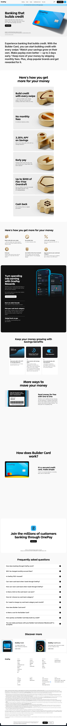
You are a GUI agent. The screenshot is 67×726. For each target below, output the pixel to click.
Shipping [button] (31, 663)
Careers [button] (31, 660)
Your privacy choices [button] (46, 681)
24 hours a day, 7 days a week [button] (60, 680)
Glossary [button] (43, 661)
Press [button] (43, 664)
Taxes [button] (18, 670)
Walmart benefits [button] (58, 661)
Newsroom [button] (32, 661)
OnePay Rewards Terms (47, 696)
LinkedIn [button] (18, 681)
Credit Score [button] (19, 669)
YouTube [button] (18, 684)
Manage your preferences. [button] (23, 723)
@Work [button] (31, 678)
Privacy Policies (15, 723)
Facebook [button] (19, 678)
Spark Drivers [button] (32, 680)
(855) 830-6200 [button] (57, 678)
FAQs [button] (30, 664)
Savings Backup (21, 189)
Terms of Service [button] (45, 678)
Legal (43, 677)
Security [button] (43, 667)
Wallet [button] (18, 667)
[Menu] (65, 2)
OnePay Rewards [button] (58, 660)
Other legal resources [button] (46, 684)
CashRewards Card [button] (20, 664)
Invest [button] (18, 661)
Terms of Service (33, 722)
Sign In (54, 2)
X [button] (17, 683)
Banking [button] (18, 660)
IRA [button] (17, 672)
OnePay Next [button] (32, 666)
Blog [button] (43, 660)
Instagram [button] (19, 680)
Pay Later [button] (19, 666)
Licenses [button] (43, 683)
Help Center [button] (44, 663)
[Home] (7, 2)
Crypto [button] (18, 663)
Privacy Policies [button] (45, 680)
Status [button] (43, 666)
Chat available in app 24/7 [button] (59, 681)
